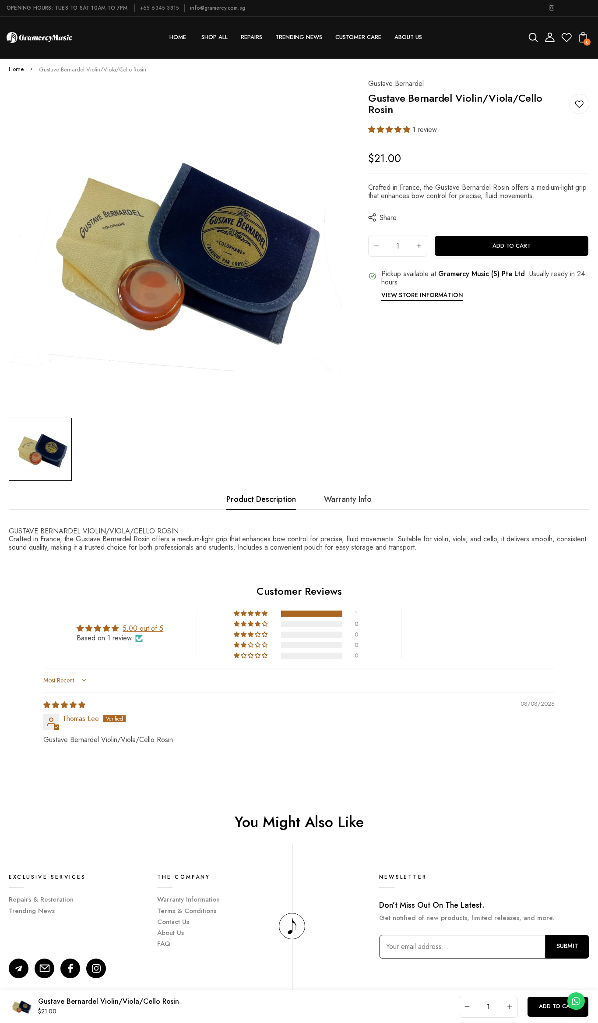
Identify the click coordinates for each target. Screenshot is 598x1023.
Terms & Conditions (186, 911)
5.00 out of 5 (143, 628)
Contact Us (173, 922)
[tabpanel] (42, 449)
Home (16, 69)
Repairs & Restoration (41, 899)
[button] (390, 129)
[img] (64, 705)
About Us (170, 933)
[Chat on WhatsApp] (576, 1001)
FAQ (163, 943)
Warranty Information (188, 899)
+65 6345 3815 (159, 8)
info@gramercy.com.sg (217, 8)
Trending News (32, 911)
